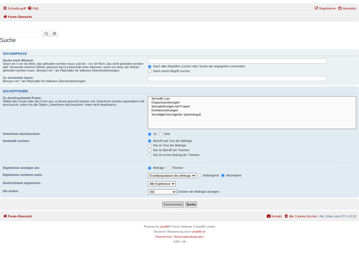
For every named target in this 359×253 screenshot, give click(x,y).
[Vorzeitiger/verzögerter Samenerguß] (252, 115)
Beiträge (158, 167)
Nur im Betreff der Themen (170, 150)
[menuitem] (33, 8)
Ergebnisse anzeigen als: (21, 167)
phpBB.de (199, 231)
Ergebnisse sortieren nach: (23, 174)
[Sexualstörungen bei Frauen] (252, 107)
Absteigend (233, 175)
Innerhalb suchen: (16, 140)
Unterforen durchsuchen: (21, 133)
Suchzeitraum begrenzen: (22, 183)
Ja (154, 133)
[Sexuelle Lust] (252, 99)
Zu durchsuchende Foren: (22, 98)
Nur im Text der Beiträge (169, 145)
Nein (166, 133)
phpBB (164, 226)
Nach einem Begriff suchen (171, 71)
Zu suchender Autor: (18, 77)
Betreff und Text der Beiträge (172, 140)
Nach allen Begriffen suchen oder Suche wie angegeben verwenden (198, 66)
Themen (177, 167)
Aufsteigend (210, 175)
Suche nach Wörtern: (18, 60)
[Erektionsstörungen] (252, 110)
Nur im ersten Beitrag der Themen (175, 155)
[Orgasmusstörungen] (252, 103)
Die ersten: (11, 191)
